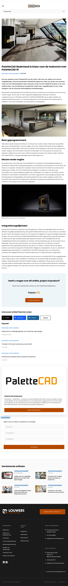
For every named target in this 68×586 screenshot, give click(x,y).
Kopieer (45, 318)
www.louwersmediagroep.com (56, 571)
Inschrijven (34, 447)
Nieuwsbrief (24, 537)
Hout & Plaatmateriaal (9, 541)
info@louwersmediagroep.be (55, 563)
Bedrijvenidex (25, 541)
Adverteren (24, 534)
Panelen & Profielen (9, 555)
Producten (6, 538)
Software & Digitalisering (10, 73)
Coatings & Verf (7, 552)
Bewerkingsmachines (9, 544)
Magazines (24, 531)
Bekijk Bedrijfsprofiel (34, 410)
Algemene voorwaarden (50, 582)
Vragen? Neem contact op (52, 511)
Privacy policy (61, 582)
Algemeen (6, 530)
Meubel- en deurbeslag (6, 548)
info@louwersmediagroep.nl (55, 538)
